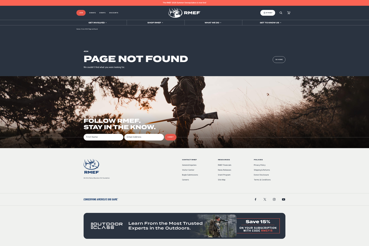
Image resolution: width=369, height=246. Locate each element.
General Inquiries (189, 165)
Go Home (279, 60)
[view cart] (289, 13)
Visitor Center (188, 170)
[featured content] (184, 226)
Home (78, 29)
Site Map (221, 180)
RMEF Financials (224, 165)
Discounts (113, 13)
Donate (92, 13)
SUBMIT (171, 137)
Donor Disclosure (261, 175)
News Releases (224, 170)
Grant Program (224, 175)
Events (102, 13)
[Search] (281, 13)
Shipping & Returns (262, 170)
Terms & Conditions (262, 180)
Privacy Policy (260, 165)
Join (81, 13)
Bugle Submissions (190, 175)
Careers (185, 180)
